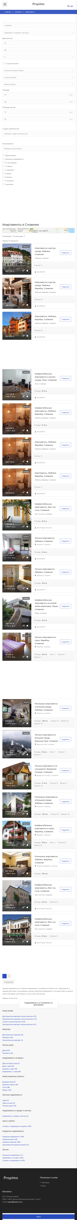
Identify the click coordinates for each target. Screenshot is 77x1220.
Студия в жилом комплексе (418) (13, 1022)
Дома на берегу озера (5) (11, 1063)
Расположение (7, 143)
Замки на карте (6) (8, 1103)
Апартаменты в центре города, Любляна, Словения (45, 251)
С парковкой (9, 170)
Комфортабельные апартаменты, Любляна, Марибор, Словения (45, 410)
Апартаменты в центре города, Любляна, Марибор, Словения (45, 285)
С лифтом (8, 166)
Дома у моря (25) (8, 1066)
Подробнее (65, 253)
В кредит (8, 173)
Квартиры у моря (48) (9, 1069)
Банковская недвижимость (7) (12, 1155)
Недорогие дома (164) (9, 1139)
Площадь (5, 90)
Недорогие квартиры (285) (11, 1142)
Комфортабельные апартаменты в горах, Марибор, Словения (44, 828)
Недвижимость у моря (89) (11, 1071)
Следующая (8, 982)
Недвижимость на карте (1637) (13, 1158)
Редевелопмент (10, 155)
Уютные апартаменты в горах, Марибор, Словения (45, 640)
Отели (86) (6, 1087)
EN (72, 6)
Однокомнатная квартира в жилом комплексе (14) (19, 1019)
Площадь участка (8, 107)
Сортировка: (7, 236)
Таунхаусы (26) (7, 1053)
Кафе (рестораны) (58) (10, 1084)
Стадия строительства (10, 129)
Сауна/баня (9, 184)
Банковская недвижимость (14, 159)
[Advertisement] (38, 204)
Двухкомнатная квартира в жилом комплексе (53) (19, 1016)
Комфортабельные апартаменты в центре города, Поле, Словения (46, 376)
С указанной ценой (11, 63)
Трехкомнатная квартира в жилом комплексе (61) (19, 1024)
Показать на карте (38, 230)
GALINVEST (40, 272)
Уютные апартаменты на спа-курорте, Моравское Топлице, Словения (46, 768)
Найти (38, 1217)
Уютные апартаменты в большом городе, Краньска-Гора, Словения (46, 737)
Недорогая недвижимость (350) (13, 1136)
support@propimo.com (14, 1202)
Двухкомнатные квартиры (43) (12, 1035)
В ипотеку (8, 177)
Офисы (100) (6, 1090)
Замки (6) (5, 1100)
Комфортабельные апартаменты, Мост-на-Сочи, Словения (45, 506)
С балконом (9, 181)
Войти (44, 1186)
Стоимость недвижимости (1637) (13, 1160)
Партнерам (45, 1182)
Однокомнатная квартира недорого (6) (15, 1145)
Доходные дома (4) (9, 1082)
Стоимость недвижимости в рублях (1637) (16, 1126)
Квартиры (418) (7, 1037)
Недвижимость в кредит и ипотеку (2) (15, 1116)
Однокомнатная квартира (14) (12, 1040)
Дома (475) (6, 1050)
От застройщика (10, 163)
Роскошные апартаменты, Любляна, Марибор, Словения (46, 859)
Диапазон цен (7, 38)
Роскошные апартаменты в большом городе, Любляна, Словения (46, 706)
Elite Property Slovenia (44, 528)
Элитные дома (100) (9, 1106)
